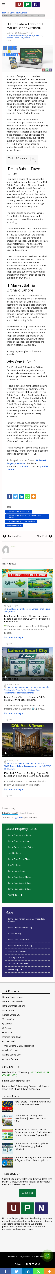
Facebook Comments (27, 813)
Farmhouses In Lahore (28, 609)
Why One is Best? (14, 525)
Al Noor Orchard (10, 1059)
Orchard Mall (8, 1041)
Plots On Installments (24, 692)
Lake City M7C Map (16, 957)
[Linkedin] (21, 496)
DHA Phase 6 (12, 609)
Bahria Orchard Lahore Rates (20, 847)
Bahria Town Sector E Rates (19, 877)
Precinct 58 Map (14, 933)
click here (23, 466)
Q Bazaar (7, 1028)
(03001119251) (9, 1075)
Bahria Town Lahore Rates (19, 841)
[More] (33, 496)
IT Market (38, 35)
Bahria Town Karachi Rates (19, 835)
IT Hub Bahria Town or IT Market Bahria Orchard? (24, 516)
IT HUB (30, 35)
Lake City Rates (14, 853)
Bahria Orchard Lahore (13, 1005)
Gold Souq (7, 1032)
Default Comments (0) (10, 813)
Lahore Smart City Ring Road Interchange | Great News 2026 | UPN (31, 1118)
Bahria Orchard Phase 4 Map (20, 927)
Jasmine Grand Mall (15, 37)
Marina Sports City (11, 1054)
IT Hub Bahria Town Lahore (19, 511)
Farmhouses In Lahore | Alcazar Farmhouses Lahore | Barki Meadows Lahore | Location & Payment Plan (33, 1132)
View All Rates (14, 895)
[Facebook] (9, 496)
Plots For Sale (22, 690)
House (39, 763)
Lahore (27, 37)
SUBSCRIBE (27, 1192)
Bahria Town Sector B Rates (19, 883)
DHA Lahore (8, 1010)
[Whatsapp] (27, 496)
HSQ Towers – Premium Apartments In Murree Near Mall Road (33, 1103)
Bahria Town (12, 763)
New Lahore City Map (17, 951)
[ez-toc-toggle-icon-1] (31, 160)
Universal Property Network (18, 1256)
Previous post (15, 536)
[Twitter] (15, 496)
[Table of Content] (33, 159)
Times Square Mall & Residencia (18, 1045)
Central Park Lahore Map (18, 963)
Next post (42, 536)
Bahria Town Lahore (18, 12)
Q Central (7, 1023)
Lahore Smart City (37, 687)
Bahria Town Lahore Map (18, 939)
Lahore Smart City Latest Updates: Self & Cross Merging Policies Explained (32, 1146)
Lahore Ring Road (21, 687)
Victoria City (8, 1019)
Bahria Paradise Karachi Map (20, 945)
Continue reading (13, 637)
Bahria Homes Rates (16, 871)
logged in (18, 817)
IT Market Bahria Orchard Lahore (21, 521)
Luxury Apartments (32, 766)
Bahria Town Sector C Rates (19, 889)
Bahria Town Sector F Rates (19, 859)
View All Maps (14, 969)
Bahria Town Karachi (12, 1001)
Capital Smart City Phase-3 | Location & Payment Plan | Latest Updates (33, 1159)
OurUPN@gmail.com (19, 1080)
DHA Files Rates (14, 865)
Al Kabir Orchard (10, 1050)
